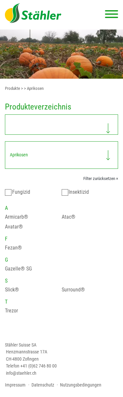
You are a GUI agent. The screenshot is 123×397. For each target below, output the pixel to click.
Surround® (73, 290)
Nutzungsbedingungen (80, 384)
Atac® (68, 217)
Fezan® (13, 248)
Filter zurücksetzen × (100, 178)
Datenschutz (42, 384)
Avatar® (14, 227)
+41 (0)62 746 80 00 (38, 365)
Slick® (12, 290)
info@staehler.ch (21, 373)
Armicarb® (16, 217)
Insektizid (79, 192)
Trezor (11, 311)
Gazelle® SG (18, 269)
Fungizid (21, 192)
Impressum (15, 384)
